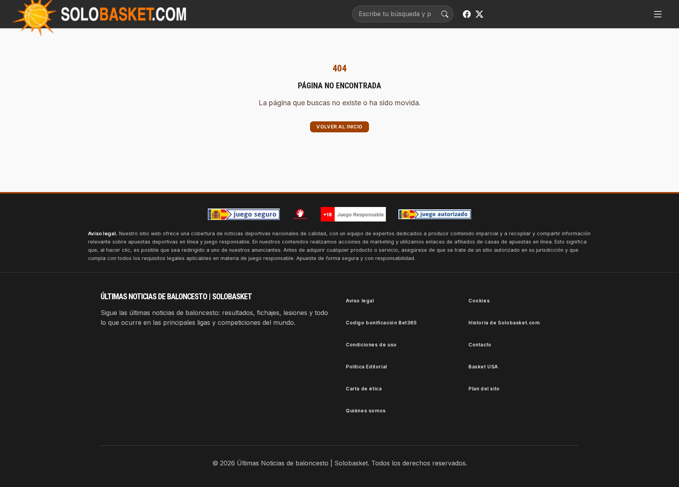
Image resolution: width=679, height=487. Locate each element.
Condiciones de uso (371, 345)
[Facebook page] (467, 14)
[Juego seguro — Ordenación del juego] (244, 214)
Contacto (480, 345)
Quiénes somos (366, 411)
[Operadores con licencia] (435, 214)
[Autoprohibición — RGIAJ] (300, 214)
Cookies (479, 301)
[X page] (479, 14)
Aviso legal (360, 301)
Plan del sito (484, 389)
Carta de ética (364, 389)
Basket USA (483, 367)
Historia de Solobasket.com (504, 323)
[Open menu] (657, 14)
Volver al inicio (339, 127)
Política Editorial (366, 367)
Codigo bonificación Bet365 (381, 323)
